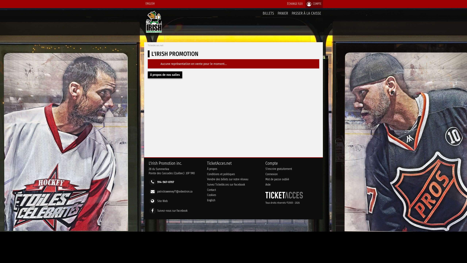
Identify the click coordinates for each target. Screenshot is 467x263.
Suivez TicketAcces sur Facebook (226, 184)
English (150, 3)
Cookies (211, 195)
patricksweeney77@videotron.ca (174, 191)
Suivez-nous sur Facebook (172, 210)
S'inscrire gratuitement (278, 169)
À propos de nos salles (165, 75)
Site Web (162, 201)
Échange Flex (295, 3)
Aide (268, 184)
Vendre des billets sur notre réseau (227, 179)
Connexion (271, 174)
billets (268, 13)
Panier (283, 13)
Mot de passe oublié (277, 179)
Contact (211, 190)
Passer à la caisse (306, 13)
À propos (212, 169)
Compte (316, 3)
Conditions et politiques (221, 174)
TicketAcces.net (155, 45)
